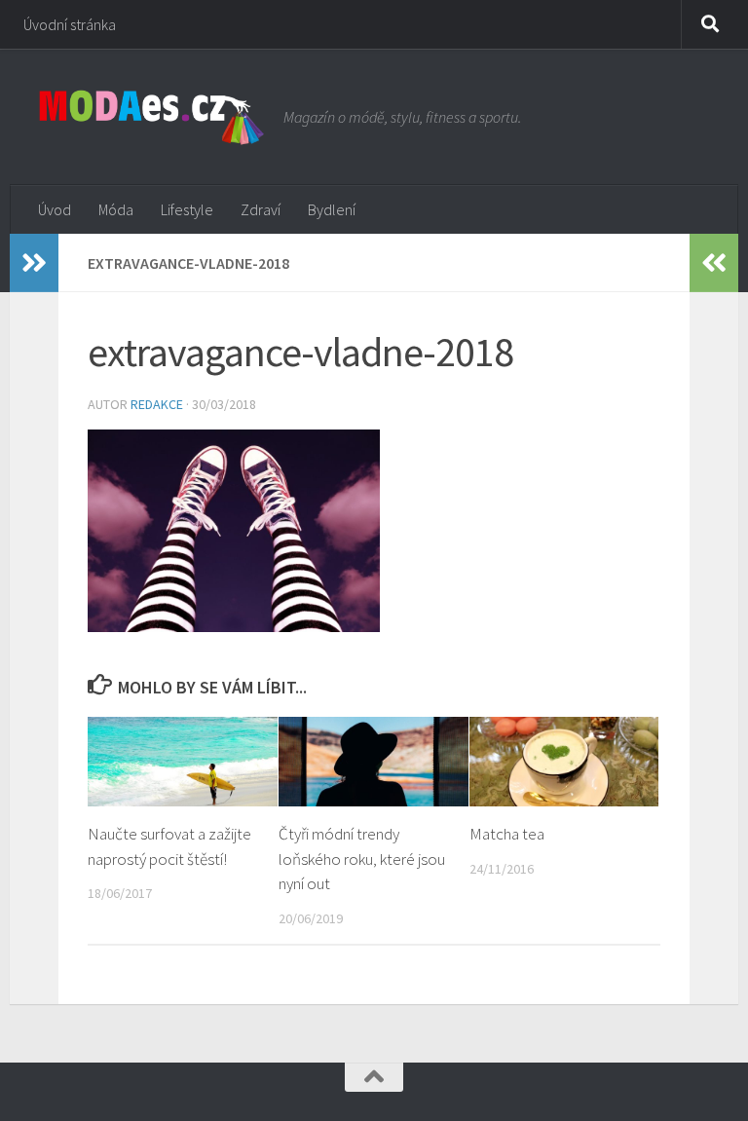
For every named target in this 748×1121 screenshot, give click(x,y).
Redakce (157, 404)
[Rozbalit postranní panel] (34, 263)
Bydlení (331, 209)
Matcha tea (506, 833)
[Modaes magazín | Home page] (151, 117)
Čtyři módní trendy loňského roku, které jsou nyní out (362, 858)
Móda (115, 209)
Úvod (54, 209)
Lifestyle (187, 209)
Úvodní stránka (69, 24)
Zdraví (260, 209)
